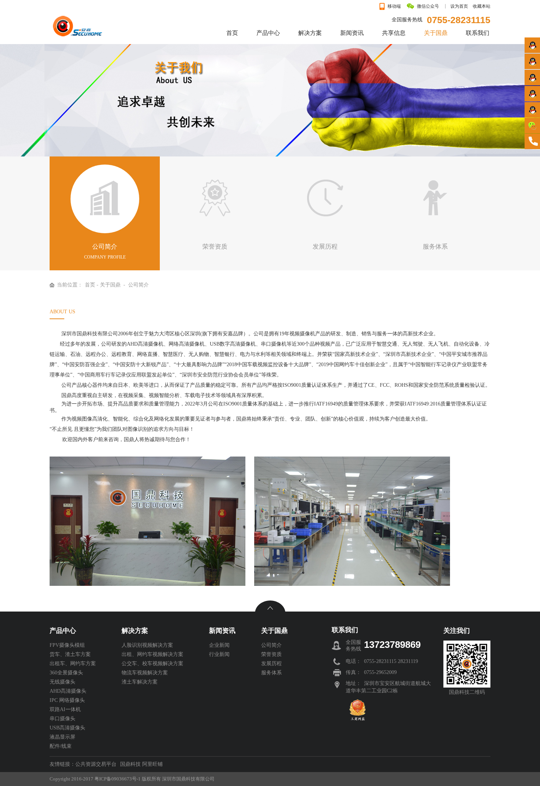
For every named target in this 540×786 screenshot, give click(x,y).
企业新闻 (219, 645)
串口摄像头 (62, 718)
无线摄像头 (62, 682)
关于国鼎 (110, 285)
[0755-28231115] (532, 141)
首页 (90, 285)
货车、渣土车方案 (70, 654)
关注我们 (456, 630)
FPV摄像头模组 (67, 645)
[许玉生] (532, 110)
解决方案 (135, 630)
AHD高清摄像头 (68, 691)
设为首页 (459, 6)
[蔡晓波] (532, 77)
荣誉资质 (271, 654)
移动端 (394, 6)
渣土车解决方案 (140, 682)
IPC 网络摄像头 (67, 700)
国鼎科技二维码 (467, 692)
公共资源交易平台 (95, 764)
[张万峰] (532, 61)
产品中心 (63, 630)
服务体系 (271, 672)
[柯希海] (532, 45)
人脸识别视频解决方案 (147, 645)
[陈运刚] (532, 93)
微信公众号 (428, 6)
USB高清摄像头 (67, 728)
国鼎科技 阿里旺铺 (141, 764)
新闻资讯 (222, 630)
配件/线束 (61, 746)
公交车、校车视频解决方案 (152, 663)
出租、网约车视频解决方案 (152, 654)
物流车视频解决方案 (145, 672)
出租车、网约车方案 (73, 663)
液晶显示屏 (62, 737)
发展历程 (271, 663)
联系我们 (345, 630)
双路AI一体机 (65, 709)
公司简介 (138, 285)
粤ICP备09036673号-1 (117, 779)
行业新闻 (219, 654)
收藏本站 (481, 6)
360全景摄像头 (66, 672)
